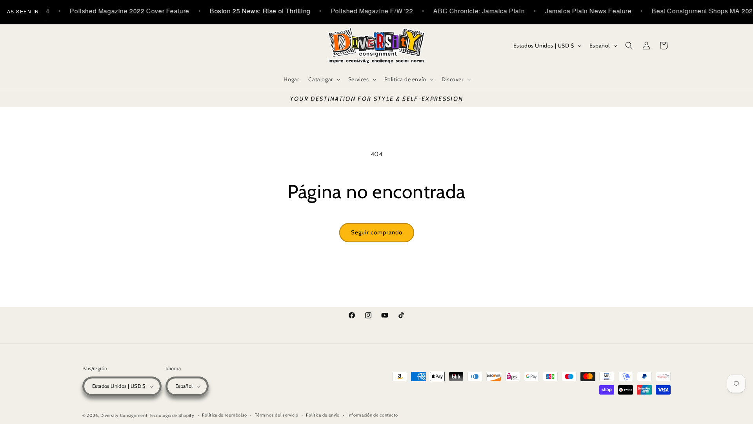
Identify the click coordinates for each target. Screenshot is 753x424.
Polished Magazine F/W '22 (365, 10)
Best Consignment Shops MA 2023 (697, 10)
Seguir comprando (376, 232)
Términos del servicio (276, 415)
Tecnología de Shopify (172, 415)
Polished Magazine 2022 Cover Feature (122, 10)
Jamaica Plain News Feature (581, 10)
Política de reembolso (224, 415)
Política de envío (323, 415)
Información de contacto (372, 415)
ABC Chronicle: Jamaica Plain (472, 10)
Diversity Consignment (124, 415)
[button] (323, 79)
